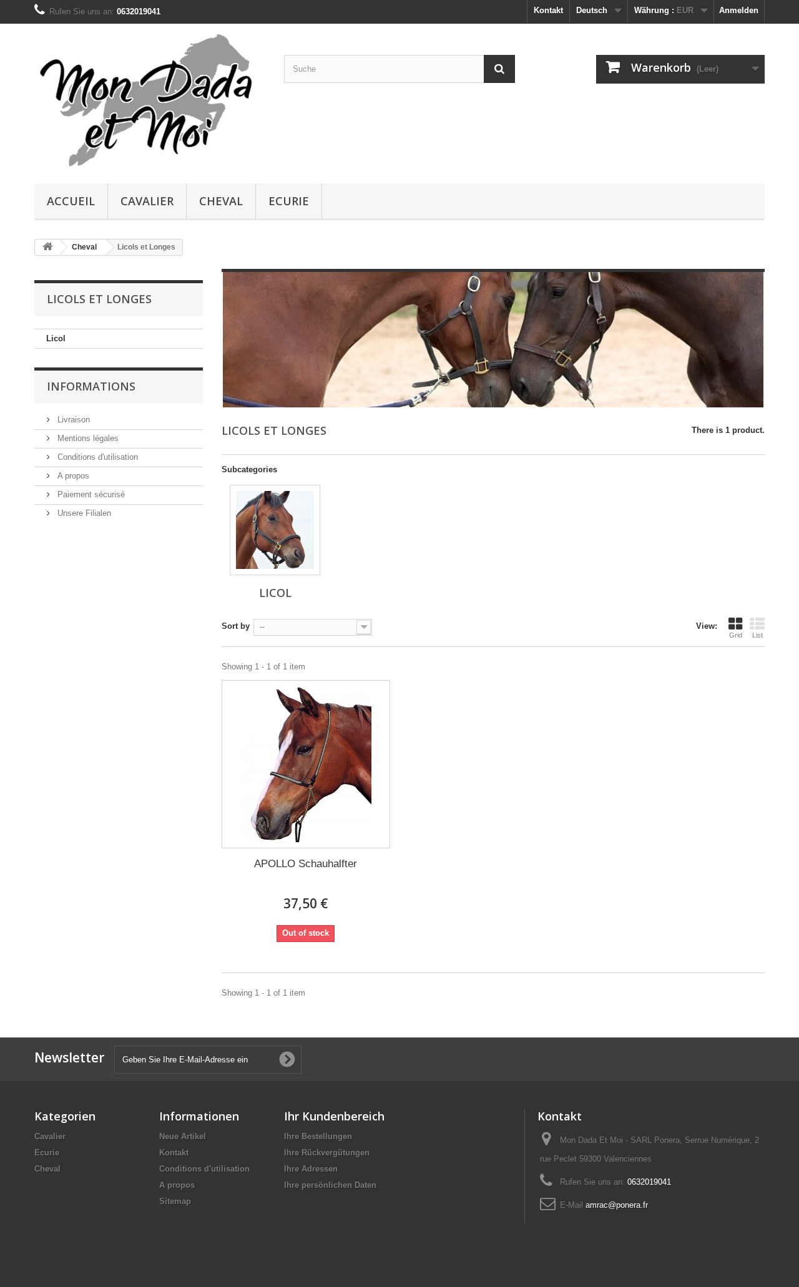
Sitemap (175, 1201)
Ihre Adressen (311, 1168)
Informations (91, 386)
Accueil (71, 200)
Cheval (221, 200)
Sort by (236, 626)
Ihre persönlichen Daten (330, 1185)
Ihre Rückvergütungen (327, 1152)
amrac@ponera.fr (617, 1205)
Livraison (72, 419)
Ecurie (288, 200)
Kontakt (548, 10)
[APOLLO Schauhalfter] (306, 764)
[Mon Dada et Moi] (149, 100)
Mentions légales (87, 438)
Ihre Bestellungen (318, 1136)
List (757, 635)
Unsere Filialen (83, 513)
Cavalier (147, 200)
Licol (56, 338)
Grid (735, 635)
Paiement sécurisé (90, 494)
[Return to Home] (47, 247)
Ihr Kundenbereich (334, 1116)
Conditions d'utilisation (96, 457)
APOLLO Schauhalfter (305, 864)
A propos (72, 475)
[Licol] (275, 530)
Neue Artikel (182, 1136)
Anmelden (738, 10)
